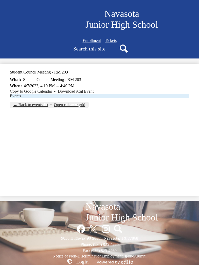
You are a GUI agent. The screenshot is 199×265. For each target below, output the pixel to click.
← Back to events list (30, 104)
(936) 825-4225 (106, 244)
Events (15, 96)
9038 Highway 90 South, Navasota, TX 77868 (99, 238)
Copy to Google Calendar (31, 91)
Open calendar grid (69, 104)
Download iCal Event (76, 91)
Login (77, 262)
